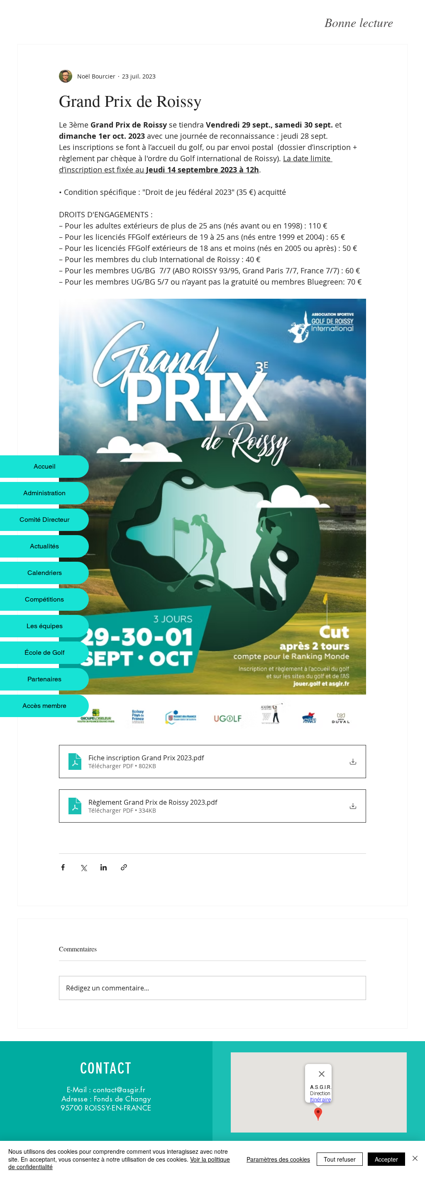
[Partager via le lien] (124, 867)
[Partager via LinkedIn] (103, 867)
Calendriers (44, 573)
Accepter (386, 1159)
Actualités (44, 546)
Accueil (45, 466)
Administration (44, 493)
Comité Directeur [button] (44, 519)
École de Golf (44, 652)
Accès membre (44, 706)
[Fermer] (415, 1159)
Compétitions (44, 599)
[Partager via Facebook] (63, 867)
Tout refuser (340, 1159)
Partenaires (44, 679)
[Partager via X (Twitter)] (83, 867)
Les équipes (45, 626)
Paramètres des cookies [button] (278, 1159)
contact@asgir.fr (119, 1089)
